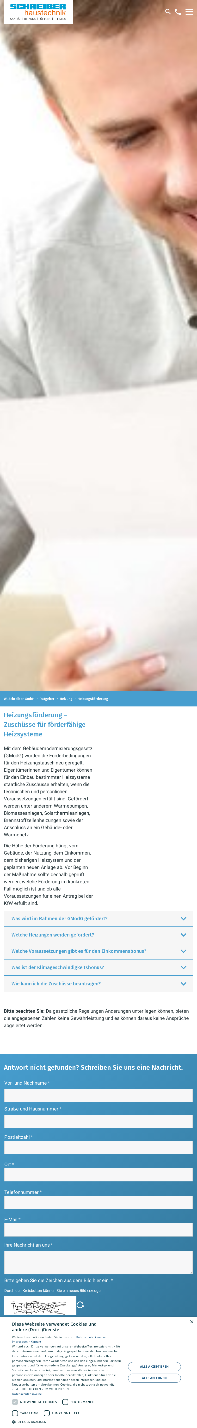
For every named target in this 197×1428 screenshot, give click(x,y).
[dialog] (98, 1372)
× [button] (191, 1322)
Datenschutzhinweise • (92, 1337)
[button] (189, 12)
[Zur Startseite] (38, 12)
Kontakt (36, 1342)
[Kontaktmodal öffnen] (178, 12)
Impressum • (21, 1342)
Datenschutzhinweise (27, 1394)
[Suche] (168, 12)
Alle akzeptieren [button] (154, 1366)
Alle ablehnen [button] (154, 1378)
